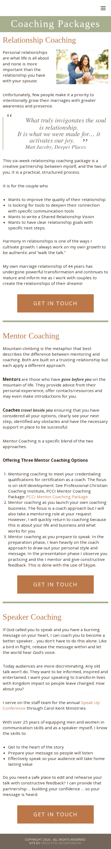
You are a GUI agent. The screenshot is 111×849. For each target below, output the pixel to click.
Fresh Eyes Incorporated (61, 843)
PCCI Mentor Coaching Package (57, 496)
